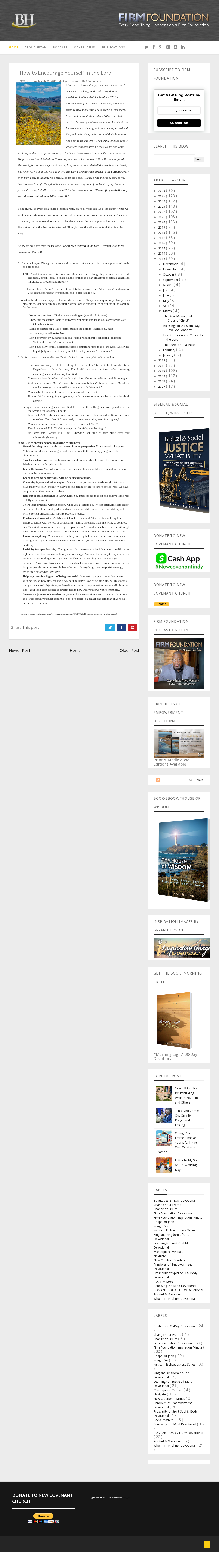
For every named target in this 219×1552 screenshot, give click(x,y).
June (166, 295)
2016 (162, 243)
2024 (162, 201)
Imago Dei (161, 1226)
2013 (162, 259)
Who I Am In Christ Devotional (174, 1299)
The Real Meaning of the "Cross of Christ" (180, 318)
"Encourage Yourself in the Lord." (81, 245)
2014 (162, 253)
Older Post (129, 650)
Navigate (160, 1256)
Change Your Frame (167, 1205)
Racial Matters (163, 1281)
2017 (162, 238)
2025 (162, 196)
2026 (162, 191)
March (168, 311)
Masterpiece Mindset (168, 1252)
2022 (162, 212)
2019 (162, 227)
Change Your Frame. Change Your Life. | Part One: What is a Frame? (176, 1142)
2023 (162, 207)
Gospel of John (164, 1222)
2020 (162, 222)
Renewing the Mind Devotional (175, 1286)
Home (13, 47)
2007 (162, 386)
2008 (162, 381)
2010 (162, 371)
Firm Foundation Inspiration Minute (178, 1217)
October (169, 274)
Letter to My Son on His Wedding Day (186, 1165)
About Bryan (36, 47)
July (166, 290)
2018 (162, 233)
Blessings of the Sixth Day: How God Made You (181, 328)
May (166, 301)
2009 (162, 376)
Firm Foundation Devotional (173, 1213)
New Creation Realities (169, 1260)
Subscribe (179, 123)
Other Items (84, 47)
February (169, 350)
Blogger (126, 1497)
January (168, 355)
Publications (113, 47)
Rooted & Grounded (168, 1294)
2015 (162, 248)
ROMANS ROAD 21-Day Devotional (178, 1290)
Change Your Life (165, 1209)
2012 (162, 360)
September (171, 280)
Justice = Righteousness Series (174, 1230)
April (166, 306)
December (170, 264)
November (171, 269)
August (168, 285)
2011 (162, 366)
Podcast (60, 47)
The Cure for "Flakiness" (180, 345)
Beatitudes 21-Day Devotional (174, 1200)
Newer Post (19, 650)
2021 (162, 217)
